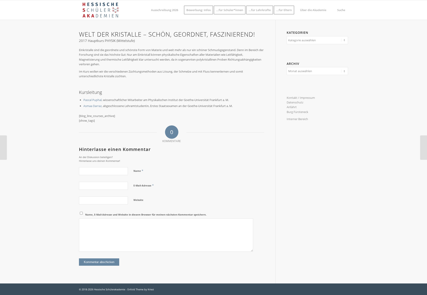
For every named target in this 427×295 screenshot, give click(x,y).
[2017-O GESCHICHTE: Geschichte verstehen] (3, 147)
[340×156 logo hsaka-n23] (100, 10)
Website (138, 200)
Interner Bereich (297, 119)
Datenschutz (295, 102)
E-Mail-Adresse (143, 185)
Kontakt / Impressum (301, 98)
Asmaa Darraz (92, 106)
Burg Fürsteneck (297, 112)
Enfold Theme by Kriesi (140, 289)
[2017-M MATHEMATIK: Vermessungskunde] (423, 147)
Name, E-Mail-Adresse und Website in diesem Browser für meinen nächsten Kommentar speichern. (145, 214)
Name (138, 171)
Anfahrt (292, 107)
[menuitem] (164, 10)
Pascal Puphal (92, 100)
